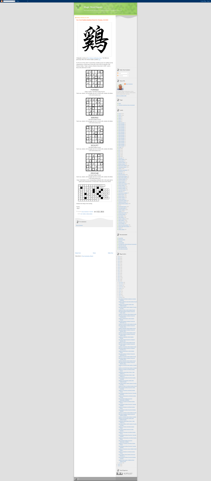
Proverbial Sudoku (122, 208)
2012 (119, 277)
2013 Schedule (121, 125)
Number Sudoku (121, 199)
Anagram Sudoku (121, 162)
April (120, 294)
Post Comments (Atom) (87, 256)
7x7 (119, 153)
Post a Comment (79, 225)
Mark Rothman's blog (122, 247)
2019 (119, 267)
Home (94, 253)
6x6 (81, 213)
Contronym (120, 171)
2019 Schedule (121, 135)
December (121, 282)
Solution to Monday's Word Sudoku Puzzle (127, 328)
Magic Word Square (93, 7)
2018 (119, 268)
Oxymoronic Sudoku (122, 200)
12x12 (119, 115)
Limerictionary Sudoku (122, 192)
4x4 (119, 148)
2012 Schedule (121, 124)
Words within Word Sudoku (123, 226)
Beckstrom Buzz (121, 239)
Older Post (110, 253)
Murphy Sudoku (121, 197)
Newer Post (78, 253)
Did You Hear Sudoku (122, 176)
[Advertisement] (94, 239)
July (120, 289)
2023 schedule (121, 141)
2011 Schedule (121, 122)
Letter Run (120, 191)
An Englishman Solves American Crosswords (127, 244)
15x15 (119, 119)
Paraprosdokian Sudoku (123, 203)
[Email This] (97, 211)
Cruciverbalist (121, 242)
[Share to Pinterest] (103, 211)
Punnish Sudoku (121, 209)
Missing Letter (121, 194)
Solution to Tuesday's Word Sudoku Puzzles (127, 324)
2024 (119, 259)
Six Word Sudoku (121, 214)
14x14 (119, 116)
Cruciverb (120, 241)
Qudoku (84, 213)
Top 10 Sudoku (121, 223)
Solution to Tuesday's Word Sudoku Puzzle (127, 356)
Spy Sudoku (120, 215)
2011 (119, 279)
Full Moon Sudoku (122, 179)
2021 (119, 264)
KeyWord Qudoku (122, 186)
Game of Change (121, 180)
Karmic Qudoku (121, 185)
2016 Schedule (121, 130)
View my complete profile (121, 95)
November (121, 283)
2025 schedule (121, 144)
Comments (120, 75)
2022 (119, 262)
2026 (119, 256)
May (120, 292)
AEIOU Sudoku (121, 159)
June (120, 291)
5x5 (119, 150)
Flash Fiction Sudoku (122, 177)
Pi (118, 205)
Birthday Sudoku (121, 163)
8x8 (119, 154)
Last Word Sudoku (122, 189)
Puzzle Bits (120, 238)
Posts (119, 73)
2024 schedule (121, 142)
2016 (119, 271)
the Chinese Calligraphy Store (95, 58)
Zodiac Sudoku (89, 213)
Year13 (119, 227)
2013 (119, 276)
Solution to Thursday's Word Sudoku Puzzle (127, 314)
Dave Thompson (85, 211)
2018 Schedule (121, 133)
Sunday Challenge (122, 218)
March (120, 295)
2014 (119, 274)
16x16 (119, 121)
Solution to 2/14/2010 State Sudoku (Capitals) (128, 367)
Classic (119, 168)
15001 (119, 118)
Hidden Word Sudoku (122, 183)
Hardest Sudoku (121, 182)
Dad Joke (120, 173)
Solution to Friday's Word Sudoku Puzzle (127, 342)
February (121, 297)
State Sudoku (121, 217)
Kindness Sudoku (121, 188)
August (120, 288)
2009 (119, 464)
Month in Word (121, 195)
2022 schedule (121, 139)
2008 (119, 465)
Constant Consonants (122, 170)
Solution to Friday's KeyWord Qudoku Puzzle (128, 386)
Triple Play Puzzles (122, 245)
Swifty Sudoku (121, 220)
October (120, 285)
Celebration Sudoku (122, 167)
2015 (119, 273)
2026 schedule (121, 145)
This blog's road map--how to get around (126, 105)
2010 (119, 280)
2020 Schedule (121, 136)
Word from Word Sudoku (123, 224)
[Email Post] (94, 211)
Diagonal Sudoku (121, 174)
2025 (119, 258)
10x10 (119, 113)
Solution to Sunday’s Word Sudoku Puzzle (127, 332)
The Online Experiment (123, 248)
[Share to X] (100, 211)
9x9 (119, 156)
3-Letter (120, 147)
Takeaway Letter (121, 221)
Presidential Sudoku (122, 206)
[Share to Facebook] (102, 211)
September (121, 286)
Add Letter (120, 157)
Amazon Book (121, 160)
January (120, 462)
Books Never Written (122, 165)
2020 (119, 265)
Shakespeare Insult (122, 212)
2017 (119, 270)
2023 (119, 261)
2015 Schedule (121, 128)
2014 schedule (121, 127)
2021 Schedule (121, 138)
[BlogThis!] (98, 211)
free (99, 59)
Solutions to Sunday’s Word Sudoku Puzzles (127, 412)
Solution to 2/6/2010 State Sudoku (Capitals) (127, 416)
